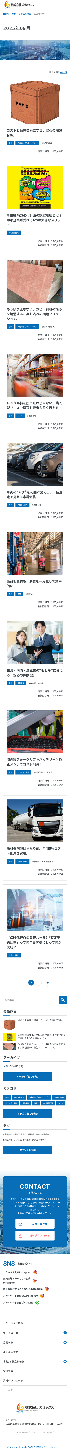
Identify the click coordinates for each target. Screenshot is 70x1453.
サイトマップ (48, 1432)
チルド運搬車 (47, 861)
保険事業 (21, 683)
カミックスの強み (13, 1323)
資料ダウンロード (13, 1380)
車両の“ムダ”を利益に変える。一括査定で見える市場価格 (35, 494)
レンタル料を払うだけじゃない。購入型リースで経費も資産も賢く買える (34, 405)
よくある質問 (10, 1352)
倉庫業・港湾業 (37, 683)
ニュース (8, 1390)
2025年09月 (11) (14, 1066)
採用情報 (8, 1371)
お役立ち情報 (14, 233)
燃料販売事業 (22, 861)
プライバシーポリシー (26, 1432)
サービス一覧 (10, 1332)
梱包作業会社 (49, 143)
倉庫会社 (32, 415)
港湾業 (30, 594)
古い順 (63, 72)
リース (20, 415)
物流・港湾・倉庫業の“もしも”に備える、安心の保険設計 (35, 672)
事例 (10, 143)
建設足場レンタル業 (43, 772)
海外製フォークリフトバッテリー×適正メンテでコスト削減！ (34, 761)
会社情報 (8, 1342)
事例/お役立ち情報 (13, 1361)
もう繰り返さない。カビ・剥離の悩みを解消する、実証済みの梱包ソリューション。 (34, 314)
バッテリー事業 (23, 772)
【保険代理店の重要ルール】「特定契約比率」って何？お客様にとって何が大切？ (34, 942)
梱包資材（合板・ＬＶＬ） (27, 143)
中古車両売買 (22, 505)
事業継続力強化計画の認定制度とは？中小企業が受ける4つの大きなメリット (34, 220)
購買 (19, 594)
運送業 (36, 861)
